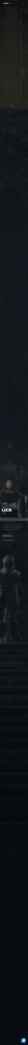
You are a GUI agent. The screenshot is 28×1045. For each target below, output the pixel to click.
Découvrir (7, 535)
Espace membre (8, 540)
